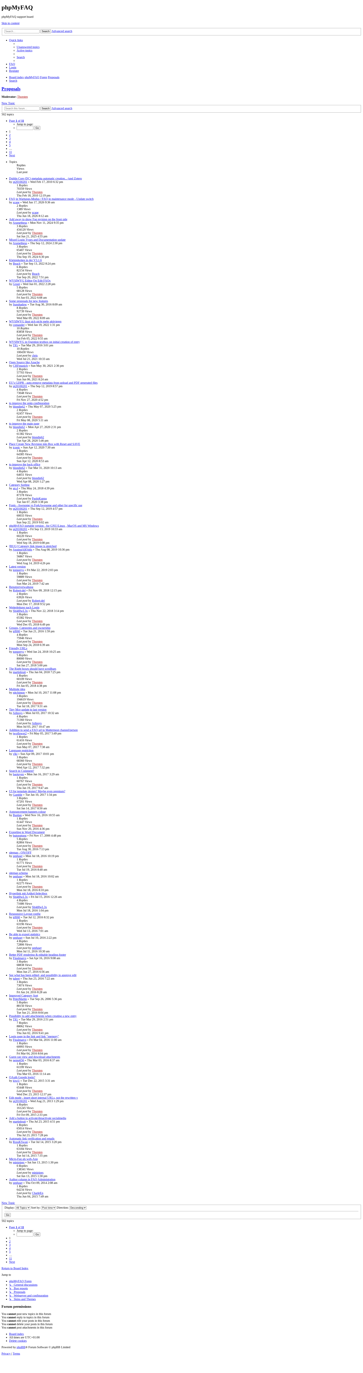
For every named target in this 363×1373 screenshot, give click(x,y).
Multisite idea (17, 689)
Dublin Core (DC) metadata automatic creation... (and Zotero (45, 178)
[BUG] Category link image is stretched (33, 546)
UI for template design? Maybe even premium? (37, 791)
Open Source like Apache (24, 362)
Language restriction (21, 750)
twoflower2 (20, 733)
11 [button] (10, 152)
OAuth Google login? (22, 1077)
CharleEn (37, 1193)
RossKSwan (20, 1142)
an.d (15, 488)
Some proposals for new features (28, 301)
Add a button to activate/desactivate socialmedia (37, 1118)
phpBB (21, 1347)
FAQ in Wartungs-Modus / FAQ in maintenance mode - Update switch (51, 198)
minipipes (18, 1162)
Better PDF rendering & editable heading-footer (37, 954)
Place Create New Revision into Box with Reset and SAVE (44, 444)
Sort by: (36, 1207)
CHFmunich (20, 365)
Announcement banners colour (27, 811)
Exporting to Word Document (27, 832)
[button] (16, 120)
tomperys (18, 570)
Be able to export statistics (24, 934)
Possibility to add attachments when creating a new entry (43, 1016)
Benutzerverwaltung (21, 587)
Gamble (17, 794)
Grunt (16, 284)
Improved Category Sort (23, 995)
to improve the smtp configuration (29, 403)
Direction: (63, 1207)
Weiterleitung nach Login (24, 607)
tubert (16, 978)
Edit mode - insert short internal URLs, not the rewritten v (43, 1097)
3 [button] (10, 138)
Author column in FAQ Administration (32, 1179)
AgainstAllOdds (22, 549)
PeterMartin (20, 999)
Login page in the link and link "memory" (34, 1036)
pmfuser (17, 856)
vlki (15, 753)
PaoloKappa (39, 498)
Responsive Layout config (24, 913)
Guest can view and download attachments (34, 1056)
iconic (16, 447)
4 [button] (10, 141)
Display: (10, 1207)
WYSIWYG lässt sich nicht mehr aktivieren (35, 321)
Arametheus (20, 222)
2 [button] (10, 135)
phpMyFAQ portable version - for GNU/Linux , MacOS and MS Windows (54, 525)
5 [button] (10, 145)
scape (16, 202)
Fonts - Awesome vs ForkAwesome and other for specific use (45, 505)
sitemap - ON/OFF (20, 852)
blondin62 (19, 406)
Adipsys (17, 713)
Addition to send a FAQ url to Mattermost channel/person (43, 730)
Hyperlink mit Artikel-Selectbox (28, 893)
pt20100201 (20, 181)
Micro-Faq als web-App (23, 1159)
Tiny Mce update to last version (28, 709)
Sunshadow (20, 304)
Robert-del (19, 590)
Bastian (17, 815)
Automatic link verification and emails (31, 1138)
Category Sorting (19, 484)
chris (35, 355)
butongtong (19, 835)
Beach (16, 263)
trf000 (16, 631)
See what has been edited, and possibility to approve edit (42, 975)
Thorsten (22, 96)
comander (19, 324)
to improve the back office (24, 464)
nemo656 (18, 1060)
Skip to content (10, 23)
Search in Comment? (21, 770)
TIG (15, 345)
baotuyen (18, 774)
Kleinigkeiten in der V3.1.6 (25, 260)
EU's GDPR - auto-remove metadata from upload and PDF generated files (53, 382)
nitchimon (19, 692)
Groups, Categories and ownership (29, 627)
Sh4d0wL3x (20, 610)
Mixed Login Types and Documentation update (37, 239)
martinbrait (19, 672)
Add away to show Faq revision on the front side (38, 219)
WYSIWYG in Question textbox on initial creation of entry (44, 341)
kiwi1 (16, 1080)
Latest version (17, 566)
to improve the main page (24, 423)
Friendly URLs (18, 648)
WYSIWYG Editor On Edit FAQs (29, 280)
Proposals (11, 88)
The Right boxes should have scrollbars (32, 668)
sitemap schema (18, 873)
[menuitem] (28, 47)
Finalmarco (19, 958)
